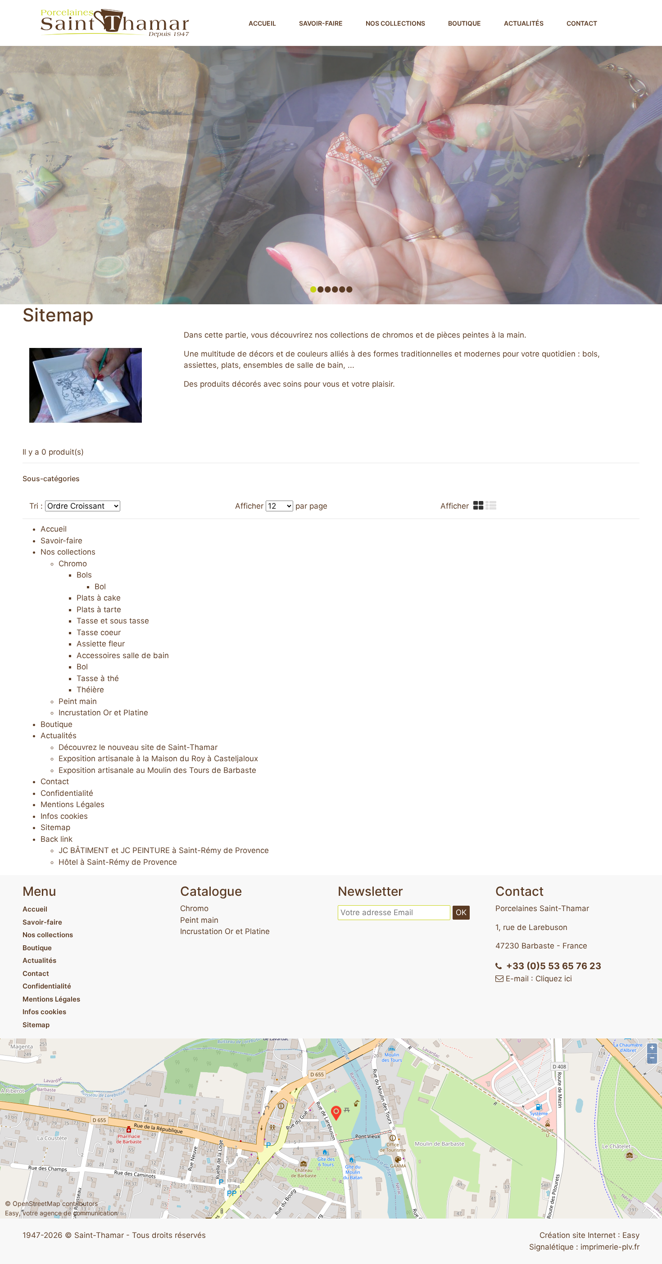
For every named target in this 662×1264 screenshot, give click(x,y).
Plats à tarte (99, 609)
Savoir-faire (321, 23)
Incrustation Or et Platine (103, 712)
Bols (84, 574)
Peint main (78, 701)
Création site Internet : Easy (589, 1235)
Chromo (73, 563)
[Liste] (492, 506)
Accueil (262, 23)
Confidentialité (47, 986)
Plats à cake (99, 597)
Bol (100, 586)
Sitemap (36, 1024)
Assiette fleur (101, 643)
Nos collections (395, 23)
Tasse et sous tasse (113, 620)
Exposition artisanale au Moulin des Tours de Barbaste (157, 770)
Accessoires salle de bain (123, 655)
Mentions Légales (51, 999)
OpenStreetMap (36, 1203)
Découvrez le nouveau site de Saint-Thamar (138, 747)
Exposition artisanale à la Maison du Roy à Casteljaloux (158, 758)
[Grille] (479, 506)
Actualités (524, 23)
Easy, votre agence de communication (61, 1213)
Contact (582, 23)
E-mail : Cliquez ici (539, 978)
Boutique (464, 23)
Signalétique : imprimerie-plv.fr (584, 1246)
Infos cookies (44, 1011)
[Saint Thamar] (115, 22)
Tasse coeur (99, 632)
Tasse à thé (98, 678)
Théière (90, 689)
